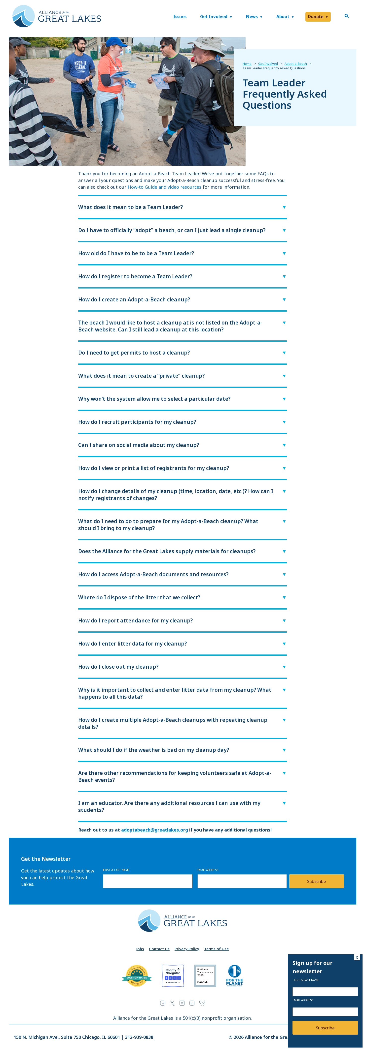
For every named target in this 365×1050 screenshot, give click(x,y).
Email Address (208, 870)
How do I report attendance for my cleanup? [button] (135, 620)
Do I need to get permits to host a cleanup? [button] (134, 352)
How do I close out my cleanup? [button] (118, 666)
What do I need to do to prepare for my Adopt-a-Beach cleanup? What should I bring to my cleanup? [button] (168, 525)
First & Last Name (116, 870)
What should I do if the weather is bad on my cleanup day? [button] (153, 749)
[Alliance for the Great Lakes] (56, 26)
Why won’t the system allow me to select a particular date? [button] (154, 398)
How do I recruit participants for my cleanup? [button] (137, 421)
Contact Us (159, 948)
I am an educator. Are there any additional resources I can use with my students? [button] (169, 806)
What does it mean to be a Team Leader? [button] (130, 207)
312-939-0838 (139, 1037)
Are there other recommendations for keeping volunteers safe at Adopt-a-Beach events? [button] (174, 776)
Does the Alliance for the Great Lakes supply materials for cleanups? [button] (167, 551)
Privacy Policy (187, 948)
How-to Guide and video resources (164, 187)
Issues (179, 16)
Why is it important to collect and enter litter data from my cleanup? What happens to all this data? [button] (174, 693)
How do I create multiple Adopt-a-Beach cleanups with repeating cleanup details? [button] (172, 723)
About (282, 16)
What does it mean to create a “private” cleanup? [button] (141, 375)
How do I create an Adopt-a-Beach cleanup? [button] (134, 299)
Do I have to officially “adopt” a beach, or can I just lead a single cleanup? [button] (171, 230)
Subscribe (316, 881)
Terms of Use (216, 948)
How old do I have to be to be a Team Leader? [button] (136, 253)
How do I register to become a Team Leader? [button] (135, 276)
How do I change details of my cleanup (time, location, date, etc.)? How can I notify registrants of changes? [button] (175, 495)
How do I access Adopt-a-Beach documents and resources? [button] (153, 574)
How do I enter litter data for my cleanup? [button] (132, 643)
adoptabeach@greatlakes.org (154, 830)
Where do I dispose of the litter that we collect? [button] (139, 597)
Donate (315, 16)
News (252, 16)
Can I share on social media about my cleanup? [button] (138, 444)
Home (247, 63)
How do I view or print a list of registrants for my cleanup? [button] (153, 468)
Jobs (140, 948)
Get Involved (213, 16)
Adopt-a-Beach (296, 63)
